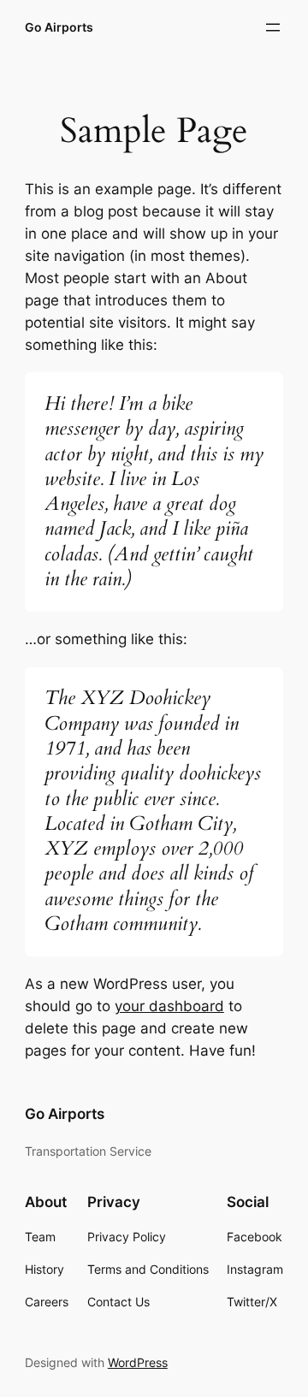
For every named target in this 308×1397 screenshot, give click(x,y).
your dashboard (169, 1006)
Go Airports (59, 27)
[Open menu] (273, 27)
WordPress (138, 1362)
